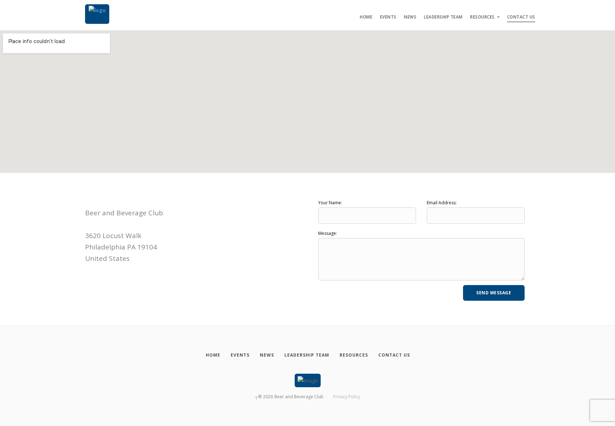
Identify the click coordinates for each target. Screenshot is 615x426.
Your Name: (330, 203)
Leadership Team (443, 17)
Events (388, 17)
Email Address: (442, 203)
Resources (482, 17)
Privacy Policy (346, 397)
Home (366, 17)
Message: (327, 233)
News (410, 17)
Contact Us (521, 17)
